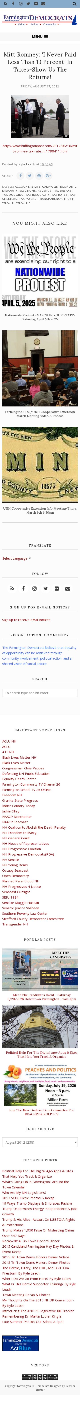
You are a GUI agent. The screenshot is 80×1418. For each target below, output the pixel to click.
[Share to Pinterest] (39, 176)
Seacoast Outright (16, 892)
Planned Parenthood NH (21, 881)
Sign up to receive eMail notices (26, 619)
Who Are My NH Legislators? (24, 1192)
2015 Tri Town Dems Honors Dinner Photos (36, 1262)
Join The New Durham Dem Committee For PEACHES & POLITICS (41, 1112)
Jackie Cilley (10, 811)
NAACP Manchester (17, 816)
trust (69, 199)
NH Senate (10, 859)
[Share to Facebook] (20, 176)
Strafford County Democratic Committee (33, 918)
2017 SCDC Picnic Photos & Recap (28, 1198)
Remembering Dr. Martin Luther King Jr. (32, 1316)
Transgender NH (15, 924)
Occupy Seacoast (15, 870)
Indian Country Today (18, 805)
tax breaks (62, 191)
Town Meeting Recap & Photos (26, 1294)
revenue (45, 191)
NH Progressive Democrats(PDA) (28, 854)
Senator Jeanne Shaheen (20, 908)
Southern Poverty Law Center (25, 913)
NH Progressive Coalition (21, 849)
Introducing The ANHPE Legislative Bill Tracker (38, 1311)
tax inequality (38, 195)
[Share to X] (30, 176)
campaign (50, 187)
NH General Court (16, 838)
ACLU (6, 746)
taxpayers (27, 199)
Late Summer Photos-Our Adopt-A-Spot (33, 1321)
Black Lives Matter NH (19, 757)
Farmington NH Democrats (33, 1386)
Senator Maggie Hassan (20, 902)
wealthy (23, 203)
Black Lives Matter (16, 762)
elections (28, 191)
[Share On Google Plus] (48, 176)
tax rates (60, 195)
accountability (27, 187)
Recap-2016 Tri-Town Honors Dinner (31, 1241)
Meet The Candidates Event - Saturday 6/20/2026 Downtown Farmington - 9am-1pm (42, 997)
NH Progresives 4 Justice (21, 886)
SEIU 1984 (10, 897)
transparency (50, 199)
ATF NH (8, 752)
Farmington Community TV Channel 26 (31, 784)
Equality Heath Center (19, 779)
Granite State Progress (20, 800)
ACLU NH (9, 741)
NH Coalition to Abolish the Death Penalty (34, 827)
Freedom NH (12, 795)
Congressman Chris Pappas (23, 768)
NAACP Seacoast (15, 822)
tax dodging (13, 195)
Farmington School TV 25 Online (26, 789)
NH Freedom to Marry (19, 832)
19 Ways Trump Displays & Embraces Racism (37, 1203)
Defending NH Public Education (26, 773)
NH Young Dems (15, 865)
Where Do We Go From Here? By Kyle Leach (36, 1278)
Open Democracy (15, 875)
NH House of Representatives (25, 843)
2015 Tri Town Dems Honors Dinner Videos (36, 1257)
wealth (8, 203)
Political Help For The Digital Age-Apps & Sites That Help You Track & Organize (41, 1055)
